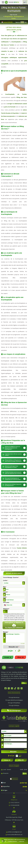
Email (5, 597)
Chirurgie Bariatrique (14, 697)
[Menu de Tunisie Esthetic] (3, 2)
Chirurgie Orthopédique (14, 702)
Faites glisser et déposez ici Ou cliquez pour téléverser (14, 625)
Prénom (5, 592)
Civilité (5, 580)
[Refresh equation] (19, 651)
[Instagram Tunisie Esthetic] (12, 688)
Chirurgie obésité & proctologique (14, 700)
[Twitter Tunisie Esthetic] (9, 688)
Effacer (19, 657)
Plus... (24, 683)
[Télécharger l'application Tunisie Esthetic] (14, 717)
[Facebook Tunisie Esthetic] (5, 688)
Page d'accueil (13, 14)
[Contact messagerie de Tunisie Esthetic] (2, 841)
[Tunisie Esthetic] (12, 667)
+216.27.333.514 (14, 802)
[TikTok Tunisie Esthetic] (15, 688)
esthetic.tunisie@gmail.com (15, 832)
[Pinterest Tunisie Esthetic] (18, 688)
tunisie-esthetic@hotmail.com (14, 834)
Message (6, 632)
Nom (5, 586)
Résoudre (13, 751)
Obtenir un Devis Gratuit (14, 573)
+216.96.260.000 (14, 805)
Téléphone (6, 608)
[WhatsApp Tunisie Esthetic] (21, 688)
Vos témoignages (15, 710)
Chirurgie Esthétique (14, 705)
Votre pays (6, 602)
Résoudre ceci (14, 647)
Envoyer (6, 657)
